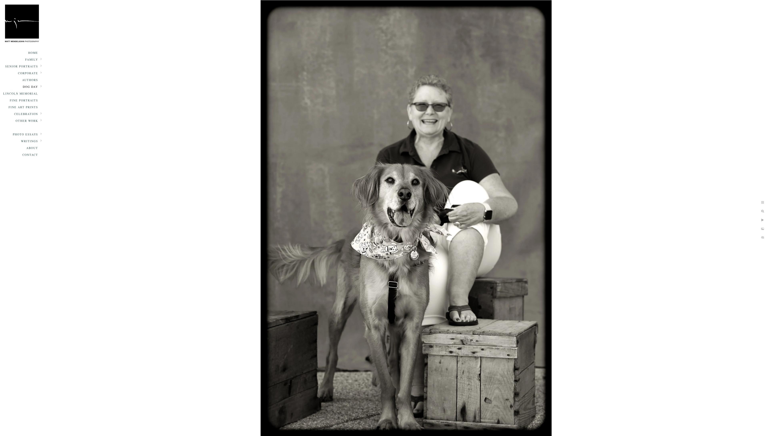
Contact (30, 155)
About (32, 148)
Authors (30, 80)
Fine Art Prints (23, 107)
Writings (29, 141)
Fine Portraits (24, 100)
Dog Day (30, 87)
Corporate (28, 73)
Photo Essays (25, 134)
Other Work (27, 121)
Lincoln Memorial (20, 93)
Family (31, 59)
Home (33, 53)
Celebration (26, 114)
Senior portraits (21, 66)
